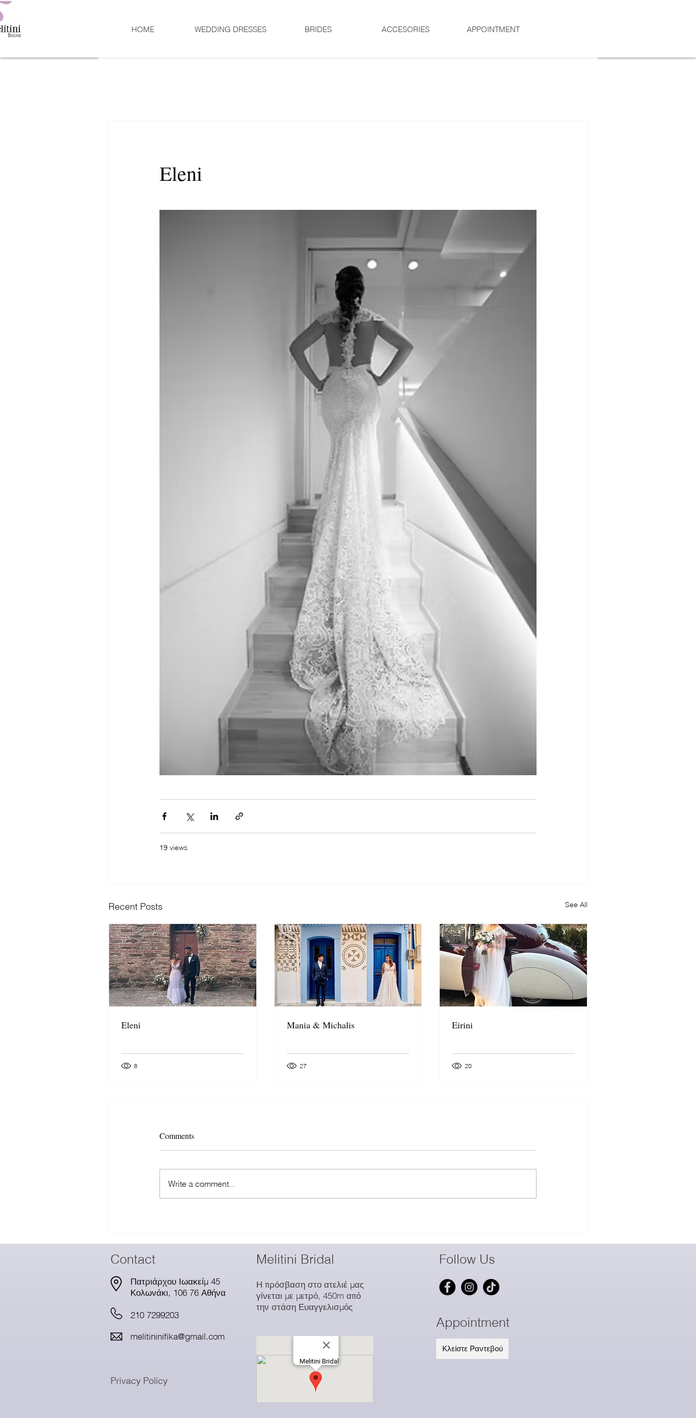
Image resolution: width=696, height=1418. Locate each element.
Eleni (131, 1025)
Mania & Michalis (321, 1025)
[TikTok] (491, 1287)
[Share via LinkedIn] (214, 816)
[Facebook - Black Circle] (447, 1287)
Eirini (462, 1025)
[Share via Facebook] (164, 816)
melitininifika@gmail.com (177, 1336)
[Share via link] (239, 816)
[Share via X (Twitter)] (189, 816)
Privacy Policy (139, 1380)
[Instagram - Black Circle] (469, 1287)
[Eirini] (513, 965)
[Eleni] (182, 965)
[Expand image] (348, 492)
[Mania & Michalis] (348, 965)
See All (576, 904)
